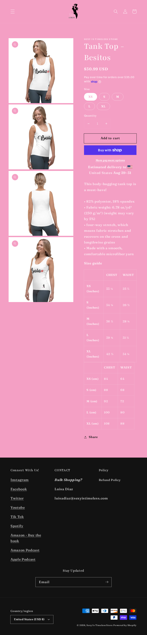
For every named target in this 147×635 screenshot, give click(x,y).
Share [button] (93, 437)
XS (90, 97)
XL (103, 106)
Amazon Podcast (25, 550)
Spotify (17, 526)
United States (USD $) (29, 619)
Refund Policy (110, 480)
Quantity (90, 115)
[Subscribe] (106, 582)
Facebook (19, 489)
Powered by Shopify (124, 625)
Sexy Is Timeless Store (100, 625)
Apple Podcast (23, 559)
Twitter (17, 498)
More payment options (110, 160)
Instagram (20, 480)
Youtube (18, 507)
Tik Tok (17, 517)
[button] (12, 11)
